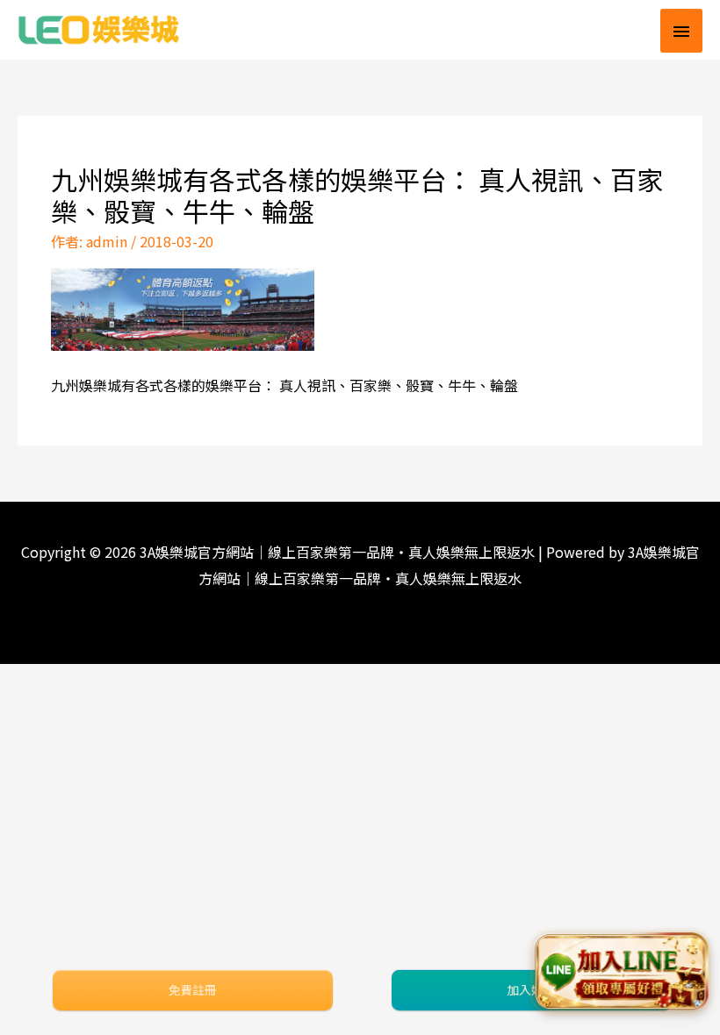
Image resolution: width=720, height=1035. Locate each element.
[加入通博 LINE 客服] (620, 971)
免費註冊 (192, 989)
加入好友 (531, 989)
